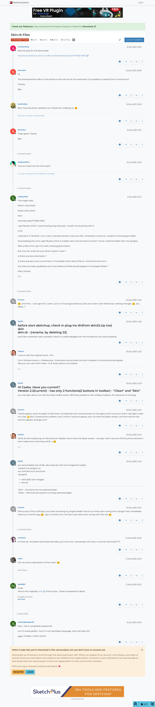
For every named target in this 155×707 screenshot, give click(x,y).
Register (18, 672)
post (40, 591)
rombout (22, 538)
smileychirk (23, 197)
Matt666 (21, 584)
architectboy (23, 47)
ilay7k (20, 321)
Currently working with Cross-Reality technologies (36, 174)
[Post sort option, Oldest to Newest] (120, 40)
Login (30, 672)
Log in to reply (134, 40)
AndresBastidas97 (26, 622)
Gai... (19, 369)
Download (88, 26)
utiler (20, 558)
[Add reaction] (119, 61)
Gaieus (21, 351)
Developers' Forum (20, 40)
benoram (22, 70)
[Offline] (14, 105)
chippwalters (23, 162)
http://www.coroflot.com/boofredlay (31, 116)
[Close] (142, 649)
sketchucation (21, 2)
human (21, 300)
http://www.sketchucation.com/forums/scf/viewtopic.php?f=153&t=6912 (52, 56)
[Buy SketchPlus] (77, 691)
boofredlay (22, 104)
